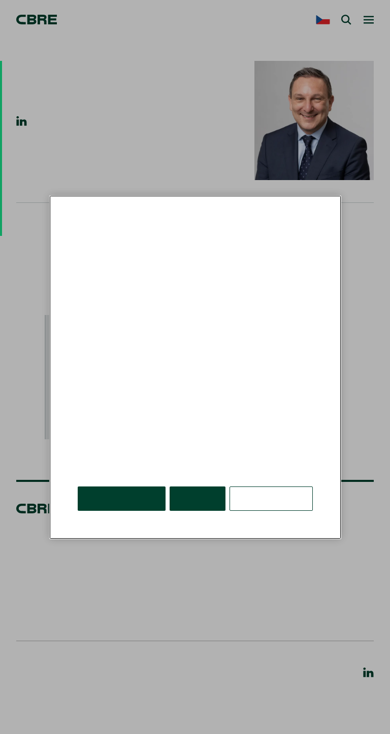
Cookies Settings (271, 497)
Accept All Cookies (121, 497)
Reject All (197, 497)
